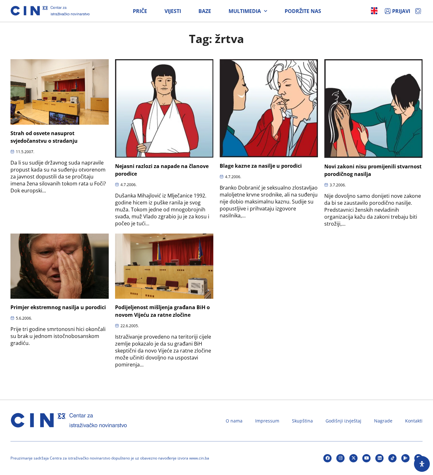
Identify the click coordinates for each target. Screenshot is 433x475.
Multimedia (245, 11)
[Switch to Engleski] (374, 11)
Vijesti (173, 11)
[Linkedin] (379, 458)
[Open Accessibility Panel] (422, 464)
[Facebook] (327, 458)
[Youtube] (366, 458)
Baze (204, 11)
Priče (140, 11)
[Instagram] (340, 458)
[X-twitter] (353, 458)
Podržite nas (303, 11)
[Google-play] (405, 458)
